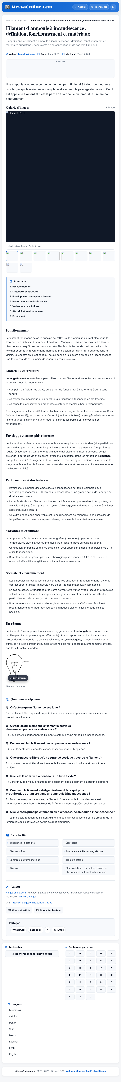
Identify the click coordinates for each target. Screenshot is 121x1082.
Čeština (13, 1016)
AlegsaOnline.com (16, 892)
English (13, 1054)
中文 (11, 1028)
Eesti (12, 1047)
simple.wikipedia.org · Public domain (24, 246)
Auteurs (70, 1071)
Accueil (9, 20)
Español (13, 1041)
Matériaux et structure (25, 291)
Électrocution (17, 851)
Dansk (12, 1022)
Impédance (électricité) (23, 842)
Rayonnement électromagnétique (84, 851)
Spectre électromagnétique (25, 859)
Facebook (35, 929)
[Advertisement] (60, 69)
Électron (14, 868)
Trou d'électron (74, 859)
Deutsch (13, 1035)
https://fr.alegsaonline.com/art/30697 (33, 902)
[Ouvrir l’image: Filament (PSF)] (60, 176)
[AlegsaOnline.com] (28, 7)
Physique (22, 20)
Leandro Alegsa (26, 54)
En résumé (18, 316)
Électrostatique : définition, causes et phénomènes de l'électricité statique (86, 870)
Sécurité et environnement (28, 311)
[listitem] (12, 256)
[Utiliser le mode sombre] (113, 7)
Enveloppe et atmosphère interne (31, 296)
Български (15, 1010)
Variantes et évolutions (25, 306)
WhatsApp (18, 929)
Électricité (71, 842)
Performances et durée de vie (29, 301)
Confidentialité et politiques (91, 1071)
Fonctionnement (21, 286)
